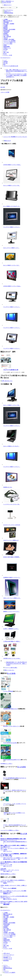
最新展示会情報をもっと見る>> (8, 873)
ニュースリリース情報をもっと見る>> (10, 830)
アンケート (6, 971)
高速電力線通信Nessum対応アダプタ (12, 759)
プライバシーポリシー (8, 954)
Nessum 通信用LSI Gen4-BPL (10, 742)
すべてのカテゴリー (5, 57)
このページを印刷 (5, 92)
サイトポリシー (7, 956)
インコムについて (7, 959)
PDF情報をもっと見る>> (7, 763)
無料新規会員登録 (7, 968)
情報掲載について (7, 957)
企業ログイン (6, 966)
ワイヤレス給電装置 (8, 691)
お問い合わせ (6, 953)
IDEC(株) (3, 87)
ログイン (5, 965)
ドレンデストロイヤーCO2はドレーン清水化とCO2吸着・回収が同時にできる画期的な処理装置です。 (16, 75)
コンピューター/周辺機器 (9, 136)
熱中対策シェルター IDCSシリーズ (11, 726)
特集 (4, 969)
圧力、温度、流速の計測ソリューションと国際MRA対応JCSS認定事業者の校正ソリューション (16, 71)
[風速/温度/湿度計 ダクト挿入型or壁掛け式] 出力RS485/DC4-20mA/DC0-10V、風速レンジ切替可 (16, 664)
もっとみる (11, 673)
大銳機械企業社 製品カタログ (10, 708)
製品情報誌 (6, 960)
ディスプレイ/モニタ (21, 136)
